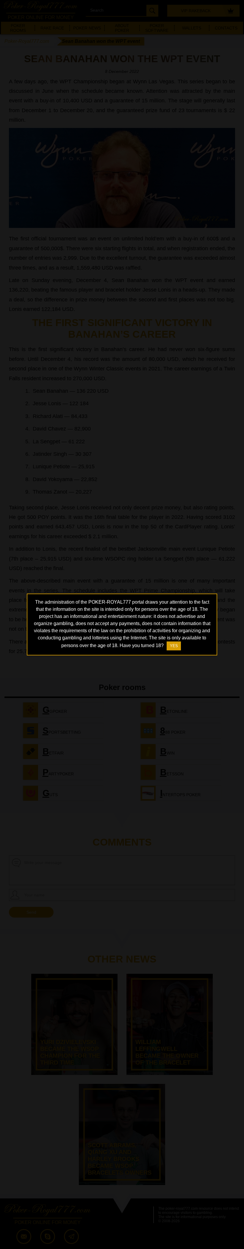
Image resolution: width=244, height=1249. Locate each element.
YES (174, 646)
